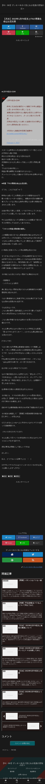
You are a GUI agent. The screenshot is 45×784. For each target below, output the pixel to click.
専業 (11, 476)
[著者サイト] (12, 554)
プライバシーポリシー (33, 768)
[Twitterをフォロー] (33, 554)
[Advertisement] (22, 64)
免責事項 (33, 771)
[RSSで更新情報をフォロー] (33, 560)
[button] (40, 411)
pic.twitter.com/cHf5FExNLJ (17, 134)
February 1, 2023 (13, 143)
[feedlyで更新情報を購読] (12, 560)
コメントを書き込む (22, 743)
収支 (5, 476)
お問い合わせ (22, 774)
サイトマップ (12, 768)
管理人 (18, 476)
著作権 (12, 771)
